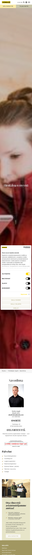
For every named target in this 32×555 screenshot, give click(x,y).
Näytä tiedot (24, 294)
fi (18, 2)
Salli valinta (16, 303)
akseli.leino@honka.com (16, 415)
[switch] (28, 278)
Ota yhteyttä (8, 6)
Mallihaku (4, 548)
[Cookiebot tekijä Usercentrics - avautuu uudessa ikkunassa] (23, 247)
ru (21, 2)
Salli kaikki (16, 299)
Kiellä (16, 307)
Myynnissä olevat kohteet (9, 550)
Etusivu (4, 371)
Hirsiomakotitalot (6, 552)
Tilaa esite (24, 6)
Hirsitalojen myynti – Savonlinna (17, 371)
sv (19, 2)
